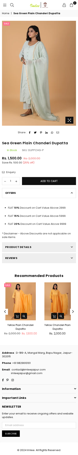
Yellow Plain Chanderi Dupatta (20, 326)
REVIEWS (11, 258)
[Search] (12, 5)
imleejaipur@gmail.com (26, 373)
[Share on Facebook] (29, 132)
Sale (6, 23)
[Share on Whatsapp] (52, 132)
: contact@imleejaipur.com (28, 369)
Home (5, 13)
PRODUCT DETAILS (18, 247)
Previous (5, 312)
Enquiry (11, 172)
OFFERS (10, 193)
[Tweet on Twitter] (35, 132)
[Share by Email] (57, 132)
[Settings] (64, 5)
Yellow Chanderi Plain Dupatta (57, 326)
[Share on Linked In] (46, 132)
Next (73, 312)
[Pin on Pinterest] (41, 132)
